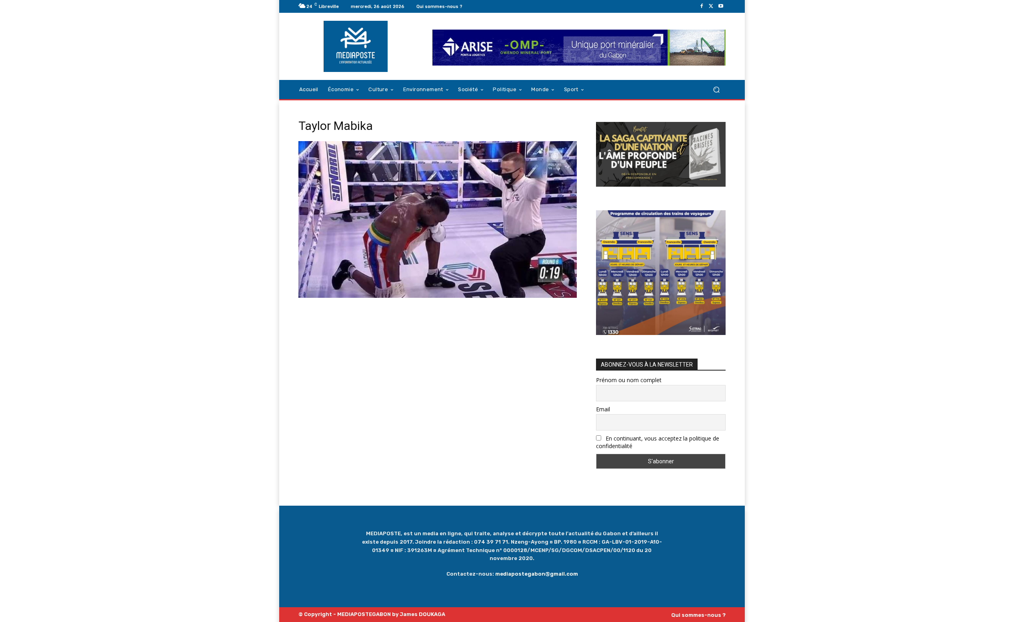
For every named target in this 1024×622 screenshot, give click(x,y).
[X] (711, 6)
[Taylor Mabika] (437, 295)
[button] (716, 89)
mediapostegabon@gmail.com (536, 574)
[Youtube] (721, 6)
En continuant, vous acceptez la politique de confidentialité (657, 442)
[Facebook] (701, 6)
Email (603, 409)
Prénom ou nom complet (629, 380)
